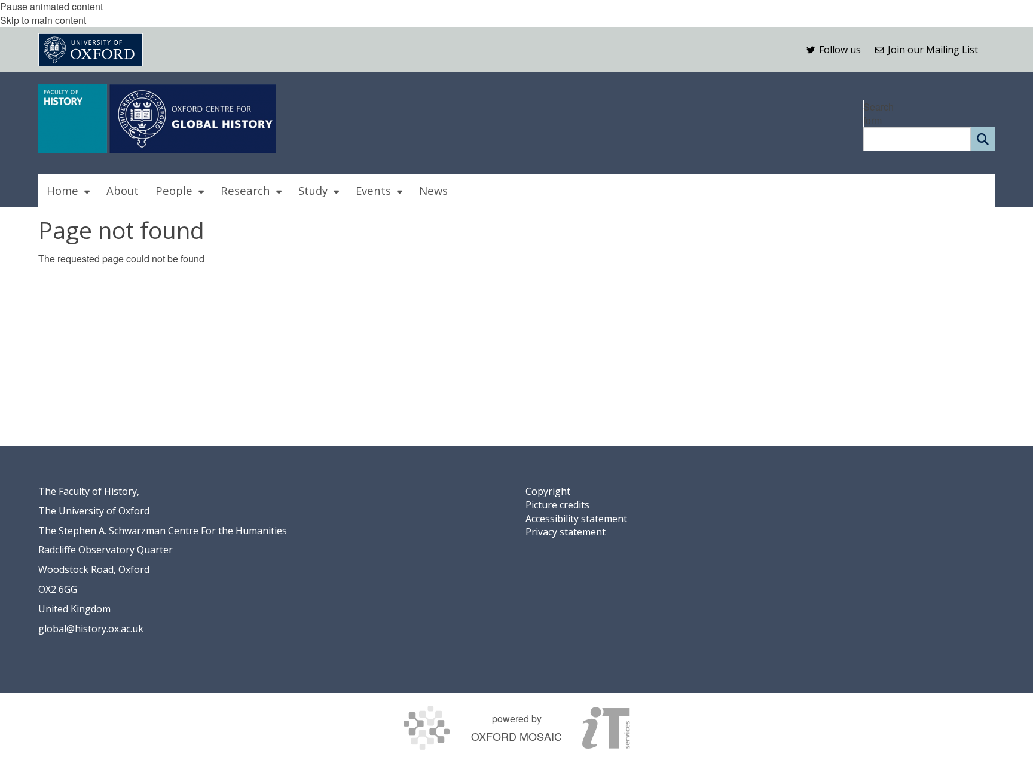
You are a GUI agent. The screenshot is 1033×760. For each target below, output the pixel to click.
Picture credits (557, 504)
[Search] (983, 139)
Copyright (547, 491)
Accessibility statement (576, 518)
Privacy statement (565, 531)
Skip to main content (43, 20)
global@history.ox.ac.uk (90, 628)
